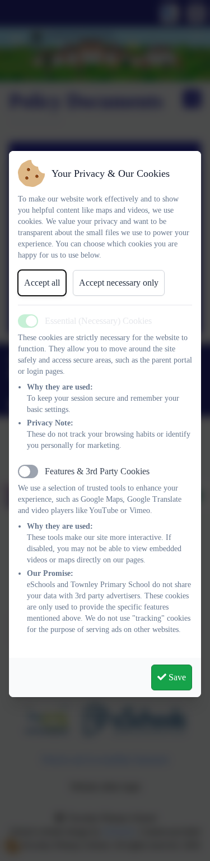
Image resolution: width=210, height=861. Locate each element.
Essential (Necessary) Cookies (98, 321)
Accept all (42, 282)
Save (176, 677)
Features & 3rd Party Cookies (97, 471)
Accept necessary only (118, 282)
